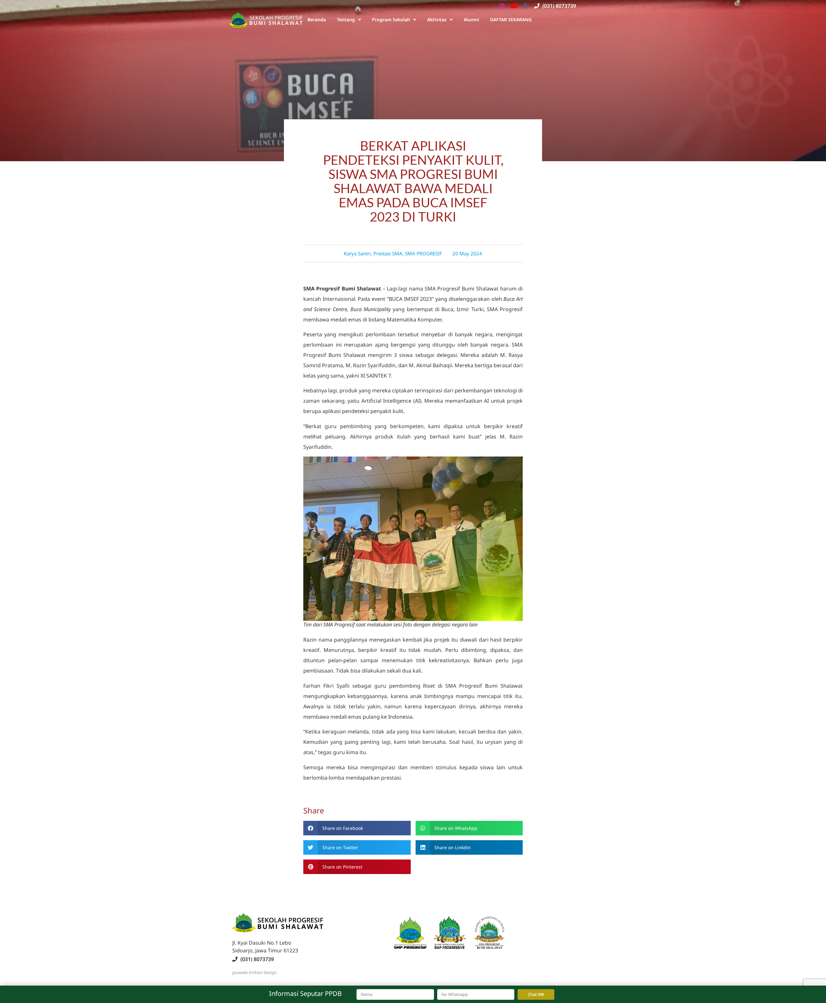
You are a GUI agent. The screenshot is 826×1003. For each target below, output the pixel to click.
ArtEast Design (263, 972)
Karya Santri (357, 253)
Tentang (346, 19)
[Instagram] (502, 6)
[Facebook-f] (525, 6)
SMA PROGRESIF (423, 253)
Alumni (471, 19)
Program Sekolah (391, 19)
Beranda (316, 19)
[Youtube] (513, 6)
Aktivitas (437, 19)
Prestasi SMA (387, 253)
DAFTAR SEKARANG (511, 19)
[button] (357, 828)
